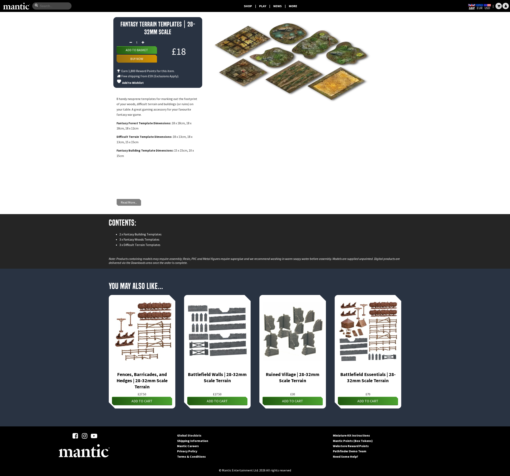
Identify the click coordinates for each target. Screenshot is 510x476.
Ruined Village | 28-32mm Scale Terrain (292, 377)
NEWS (277, 6)
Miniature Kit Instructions (351, 435)
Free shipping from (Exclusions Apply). (150, 76)
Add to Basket (137, 50)
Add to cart (141, 401)
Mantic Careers (188, 446)
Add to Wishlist (133, 83)
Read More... (129, 202)
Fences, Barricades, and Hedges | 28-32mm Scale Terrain (142, 380)
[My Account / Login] (505, 6)
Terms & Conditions (191, 456)
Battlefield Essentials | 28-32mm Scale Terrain (368, 377)
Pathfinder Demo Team (349, 451)
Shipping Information (192, 441)
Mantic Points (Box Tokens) (353, 441)
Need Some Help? (345, 456)
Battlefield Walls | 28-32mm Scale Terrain (217, 377)
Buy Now (136, 59)
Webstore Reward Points (351, 446)
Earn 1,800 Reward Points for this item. (148, 71)
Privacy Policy (187, 451)
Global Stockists (189, 435)
